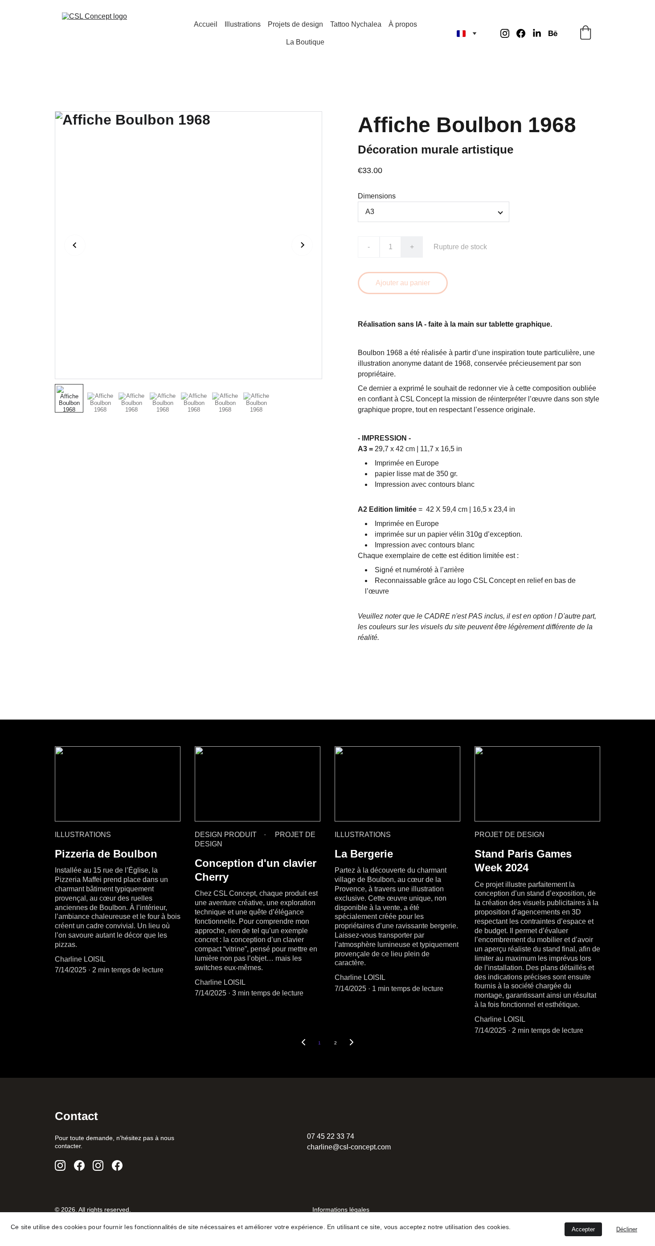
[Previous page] (303, 1043)
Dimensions (377, 196)
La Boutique (305, 42)
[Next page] (352, 1043)
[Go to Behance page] (553, 33)
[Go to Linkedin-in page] (540, 33)
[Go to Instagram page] (508, 33)
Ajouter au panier (403, 283)
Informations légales (340, 1209)
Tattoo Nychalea (355, 24)
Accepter (583, 1229)
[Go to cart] (585, 33)
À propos (403, 24)
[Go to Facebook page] (524, 33)
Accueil (205, 24)
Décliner (626, 1229)
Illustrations (243, 24)
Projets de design (295, 24)
